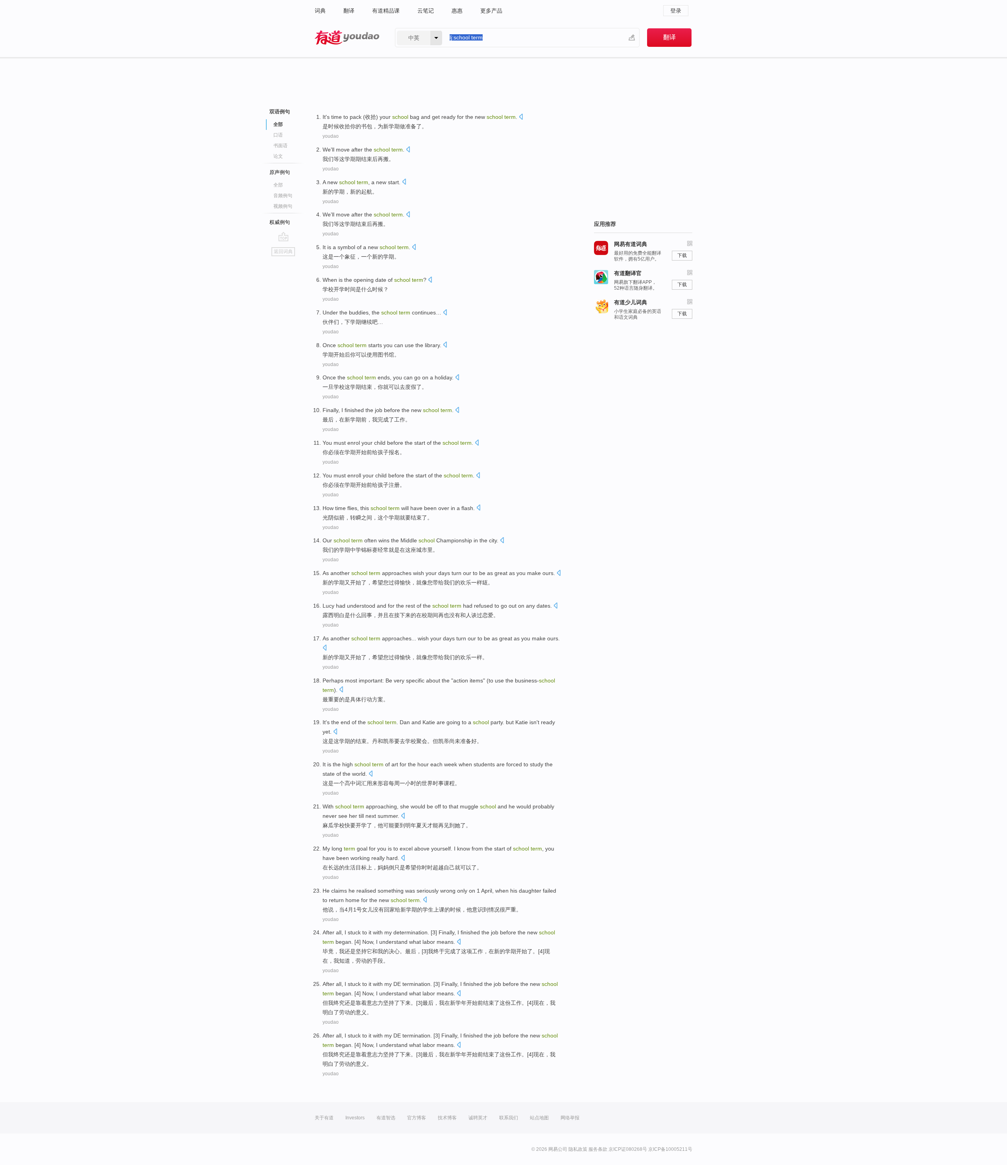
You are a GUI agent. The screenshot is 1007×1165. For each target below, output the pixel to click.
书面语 (280, 145)
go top (283, 236)
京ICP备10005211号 (670, 1149)
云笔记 (425, 10)
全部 (278, 185)
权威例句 (279, 222)
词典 (320, 10)
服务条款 (597, 1149)
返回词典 (283, 251)
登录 (675, 10)
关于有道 (324, 1118)
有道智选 (385, 1118)
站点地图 (539, 1118)
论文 (278, 156)
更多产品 (491, 10)
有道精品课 (386, 10)
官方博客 (416, 1118)
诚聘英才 (477, 1118)
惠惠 (457, 10)
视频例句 (282, 206)
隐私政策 (577, 1149)
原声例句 (279, 172)
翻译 (348, 10)
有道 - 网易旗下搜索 (347, 37)
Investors (355, 1118)
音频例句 (282, 195)
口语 (278, 135)
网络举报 (570, 1118)
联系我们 (508, 1118)
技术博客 (447, 1118)
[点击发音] (521, 117)
